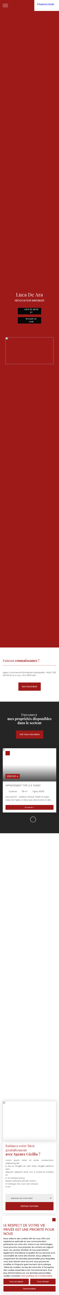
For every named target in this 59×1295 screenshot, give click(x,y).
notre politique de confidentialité (36, 1275)
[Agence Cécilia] (46, 5)
